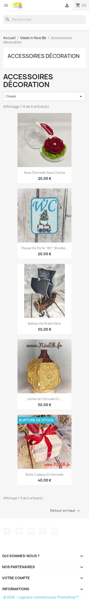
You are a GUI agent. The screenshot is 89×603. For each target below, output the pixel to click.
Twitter (19, 531)
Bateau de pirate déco (44, 323)
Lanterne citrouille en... (44, 399)
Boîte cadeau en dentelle (45, 474)
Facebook (7, 531)
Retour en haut (65, 510)
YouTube (30, 531)
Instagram (54, 531)
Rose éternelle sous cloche (44, 173)
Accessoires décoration (43, 56)
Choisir (44, 96)
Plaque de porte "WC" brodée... (44, 248)
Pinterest (42, 531)
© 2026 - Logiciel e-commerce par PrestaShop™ (41, 597)
